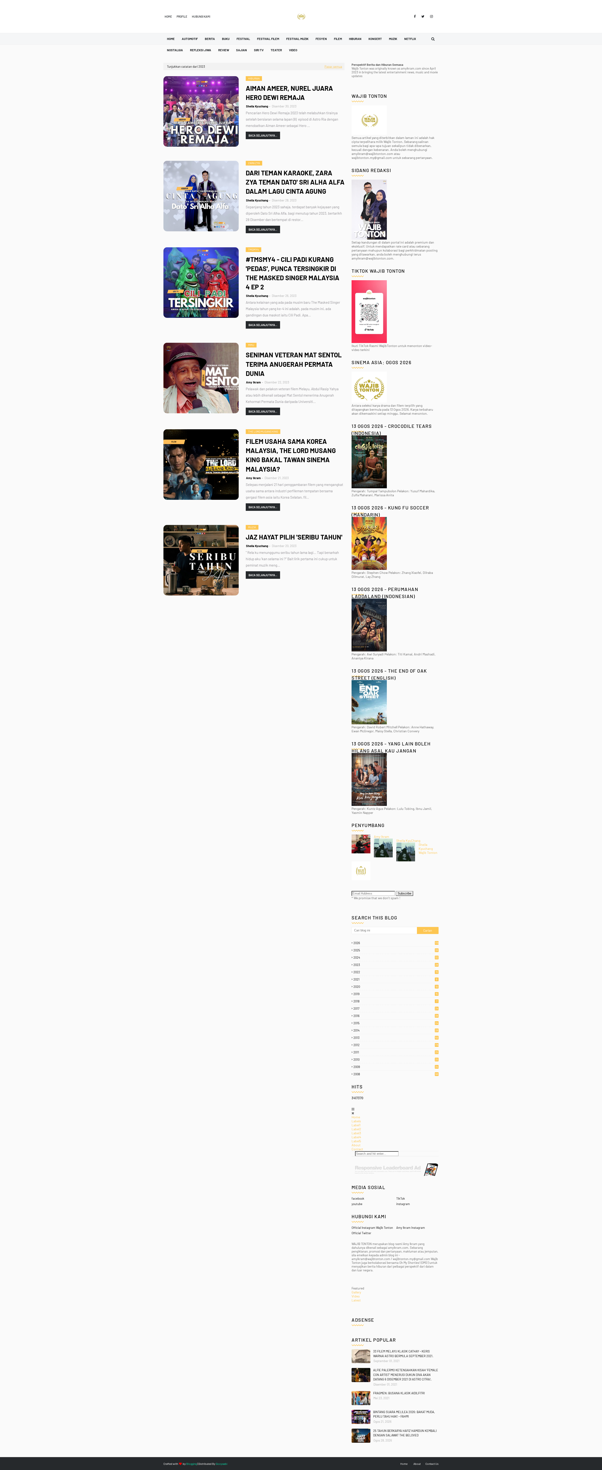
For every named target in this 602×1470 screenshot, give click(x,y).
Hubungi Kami (201, 16)
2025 (395, 950)
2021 (395, 979)
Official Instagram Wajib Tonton (372, 1228)
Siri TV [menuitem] (259, 50)
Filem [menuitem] (338, 39)
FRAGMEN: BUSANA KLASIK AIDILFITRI (399, 1393)
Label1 (356, 1125)
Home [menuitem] (171, 39)
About (356, 1145)
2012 (396, 1045)
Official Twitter (361, 1233)
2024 (395, 957)
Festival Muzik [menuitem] (297, 39)
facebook (358, 1198)
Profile (182, 16)
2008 (395, 1074)
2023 (395, 965)
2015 (395, 1023)
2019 (395, 994)
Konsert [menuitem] (375, 39)
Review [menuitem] (223, 50)
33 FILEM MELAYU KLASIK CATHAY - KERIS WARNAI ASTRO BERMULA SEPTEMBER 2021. (403, 1353)
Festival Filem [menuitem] (268, 39)
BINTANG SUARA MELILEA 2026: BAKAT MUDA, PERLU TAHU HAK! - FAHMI (404, 1414)
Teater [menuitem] (276, 50)
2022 (395, 972)
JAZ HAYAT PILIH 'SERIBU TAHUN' (294, 537)
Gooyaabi (221, 1463)
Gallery (356, 1292)
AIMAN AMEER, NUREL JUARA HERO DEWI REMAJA (289, 92)
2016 (395, 1016)
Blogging (191, 1463)
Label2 (356, 1129)
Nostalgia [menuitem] (175, 50)
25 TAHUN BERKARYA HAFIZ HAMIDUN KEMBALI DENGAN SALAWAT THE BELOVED (405, 1433)
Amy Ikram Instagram (410, 1228)
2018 (395, 1001)
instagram (403, 1204)
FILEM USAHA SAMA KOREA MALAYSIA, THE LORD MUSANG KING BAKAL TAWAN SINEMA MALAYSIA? (291, 455)
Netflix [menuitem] (410, 39)
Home (168, 16)
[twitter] (423, 16)
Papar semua (333, 66)
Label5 (356, 1141)
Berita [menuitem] (210, 39)
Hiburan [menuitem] (355, 39)
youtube (357, 1204)
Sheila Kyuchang (257, 106)
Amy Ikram (253, 382)
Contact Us (432, 1463)
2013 (395, 1038)
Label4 (356, 1137)
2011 (395, 1052)
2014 (395, 1030)
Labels (356, 1121)
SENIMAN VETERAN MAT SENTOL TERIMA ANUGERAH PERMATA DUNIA (294, 364)
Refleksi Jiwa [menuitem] (200, 50)
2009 (395, 1067)
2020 (395, 987)
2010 (395, 1059)
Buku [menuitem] (226, 39)
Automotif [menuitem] (190, 39)
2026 (396, 943)
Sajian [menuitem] (241, 50)
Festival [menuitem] (243, 39)
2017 (395, 1008)
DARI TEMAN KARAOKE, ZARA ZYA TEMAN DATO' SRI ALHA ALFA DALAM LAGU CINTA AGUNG (295, 182)
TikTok (400, 1198)
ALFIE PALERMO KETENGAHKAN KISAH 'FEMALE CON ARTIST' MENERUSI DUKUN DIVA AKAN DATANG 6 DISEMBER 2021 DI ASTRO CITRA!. (405, 1374)
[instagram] (430, 16)
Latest (356, 1300)
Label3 (356, 1133)
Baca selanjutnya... (263, 135)
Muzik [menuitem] (393, 39)
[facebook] (414, 16)
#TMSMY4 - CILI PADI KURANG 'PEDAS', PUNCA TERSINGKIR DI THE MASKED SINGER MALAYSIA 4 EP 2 (292, 273)
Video (356, 1296)
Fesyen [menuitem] (321, 39)
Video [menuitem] (293, 50)
